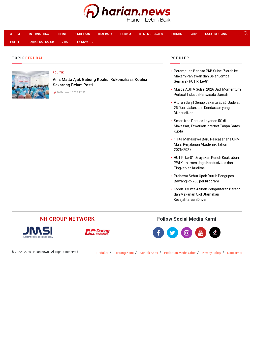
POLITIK (15, 42)
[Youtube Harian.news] (200, 232)
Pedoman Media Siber (180, 253)
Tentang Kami (124, 253)
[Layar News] (37, 231)
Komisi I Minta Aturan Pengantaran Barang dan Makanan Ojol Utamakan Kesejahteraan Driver (207, 194)
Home (17, 34)
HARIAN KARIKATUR (41, 42)
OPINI (62, 34)
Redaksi (102, 253)
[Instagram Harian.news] (186, 232)
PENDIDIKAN (82, 34)
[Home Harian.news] (127, 12)
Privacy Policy (211, 253)
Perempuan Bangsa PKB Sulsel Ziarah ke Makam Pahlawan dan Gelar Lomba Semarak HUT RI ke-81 (206, 76)
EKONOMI (177, 34)
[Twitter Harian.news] (172, 232)
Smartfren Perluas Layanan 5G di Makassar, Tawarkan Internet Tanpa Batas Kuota (207, 126)
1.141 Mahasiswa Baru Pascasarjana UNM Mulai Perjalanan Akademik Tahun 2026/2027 (207, 144)
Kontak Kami (149, 253)
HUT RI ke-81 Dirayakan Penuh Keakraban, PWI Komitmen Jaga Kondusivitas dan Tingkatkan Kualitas (207, 163)
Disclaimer (234, 253)
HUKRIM (125, 34)
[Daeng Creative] (97, 232)
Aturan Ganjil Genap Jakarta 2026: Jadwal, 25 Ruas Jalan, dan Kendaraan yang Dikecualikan (207, 108)
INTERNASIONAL (39, 34)
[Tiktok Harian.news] (215, 232)
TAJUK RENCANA (216, 34)
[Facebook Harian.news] (158, 232)
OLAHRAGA (105, 34)
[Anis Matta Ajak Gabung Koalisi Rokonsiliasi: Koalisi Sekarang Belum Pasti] (30, 84)
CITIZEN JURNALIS (151, 34)
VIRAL (65, 42)
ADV (194, 34)
